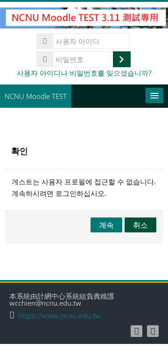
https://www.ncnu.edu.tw (59, 315)
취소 (140, 225)
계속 (106, 225)
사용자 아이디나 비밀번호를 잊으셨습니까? (84, 72)
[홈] (84, 19)
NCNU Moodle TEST (36, 96)
